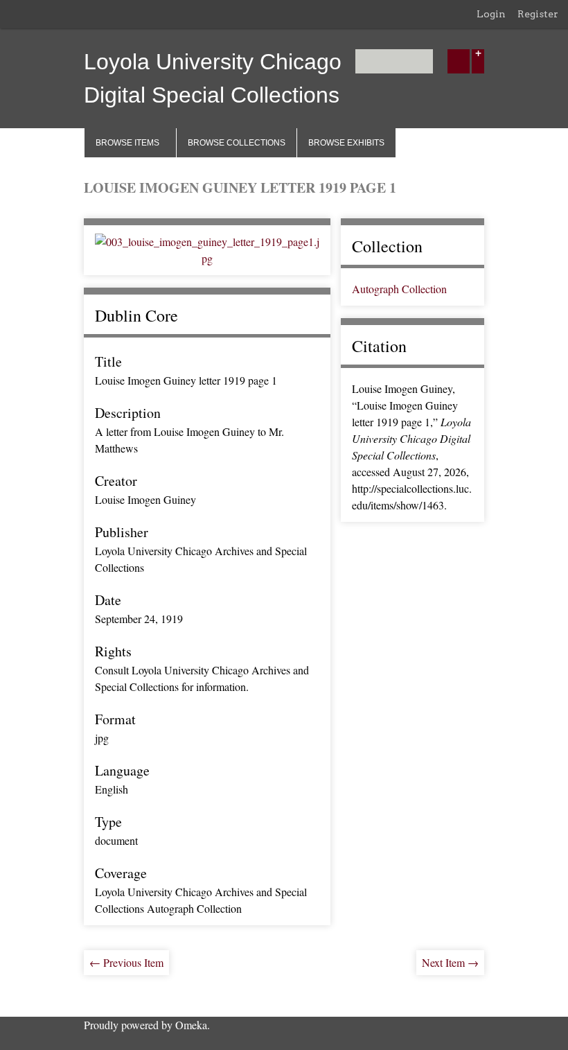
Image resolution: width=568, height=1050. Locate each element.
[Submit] (458, 61)
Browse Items (127, 143)
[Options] (478, 61)
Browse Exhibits (346, 143)
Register (537, 13)
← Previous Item (126, 962)
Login (491, 13)
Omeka (191, 1024)
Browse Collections (236, 143)
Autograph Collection (399, 288)
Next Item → (450, 962)
